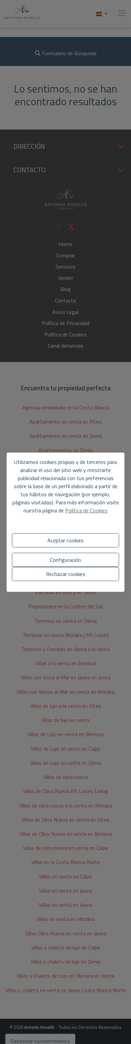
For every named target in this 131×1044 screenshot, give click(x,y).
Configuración (65, 560)
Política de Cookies (86, 510)
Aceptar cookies (65, 540)
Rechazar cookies (65, 574)
